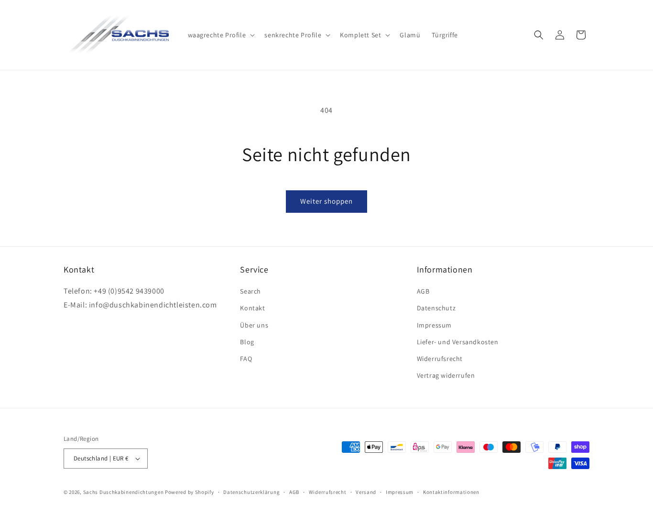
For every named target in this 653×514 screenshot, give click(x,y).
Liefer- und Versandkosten (458, 342)
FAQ (246, 358)
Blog (247, 342)
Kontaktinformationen (451, 492)
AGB (423, 291)
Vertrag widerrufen (446, 375)
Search (250, 291)
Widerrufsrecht (440, 358)
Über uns (254, 325)
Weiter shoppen (326, 201)
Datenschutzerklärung (251, 492)
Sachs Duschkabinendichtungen (123, 492)
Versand (366, 492)
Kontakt (252, 308)
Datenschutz (436, 308)
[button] (220, 35)
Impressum (434, 325)
